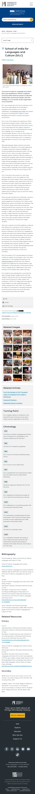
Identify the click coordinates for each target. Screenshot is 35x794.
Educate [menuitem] (17, 731)
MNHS (3, 31)
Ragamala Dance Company (12, 403)
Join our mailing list (17, 715)
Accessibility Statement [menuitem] (24, 790)
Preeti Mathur (10, 60)
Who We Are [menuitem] (17, 735)
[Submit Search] (31, 19)
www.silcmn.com (7, 566)
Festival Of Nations (10, 400)
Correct (7, 302)
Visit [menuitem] (17, 724)
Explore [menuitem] (17, 728)
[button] (31, 4)
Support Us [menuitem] (17, 739)
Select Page (6, 40)
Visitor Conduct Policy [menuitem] (12, 790)
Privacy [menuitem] (7, 789)
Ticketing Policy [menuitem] (26, 789)
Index (15, 31)
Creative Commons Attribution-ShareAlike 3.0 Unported (16, 312)
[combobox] (17, 19)
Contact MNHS (23, 766)
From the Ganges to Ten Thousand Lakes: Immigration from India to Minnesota (15, 394)
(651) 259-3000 (12, 766)
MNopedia (9, 31)
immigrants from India (18, 111)
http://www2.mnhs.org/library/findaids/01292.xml (17, 666)
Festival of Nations (7, 261)
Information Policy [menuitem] (15, 789)
